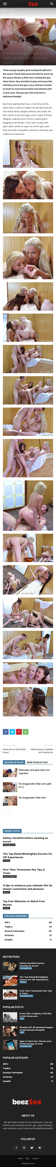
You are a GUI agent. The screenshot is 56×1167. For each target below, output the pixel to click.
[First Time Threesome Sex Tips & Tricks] (10, 994)
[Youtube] (40, 1148)
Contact (35, 1158)
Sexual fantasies (10, 876)
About (20, 1158)
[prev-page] (4, 811)
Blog (27, 1158)
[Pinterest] (19, 732)
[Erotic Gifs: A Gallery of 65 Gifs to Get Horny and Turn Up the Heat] (10, 1017)
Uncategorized (9, 845)
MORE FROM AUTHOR (37, 762)
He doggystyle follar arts (32, 797)
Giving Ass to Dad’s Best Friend (14, 751)
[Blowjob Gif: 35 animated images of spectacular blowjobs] (10, 1031)
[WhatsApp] (25, 732)
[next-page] (9, 811)
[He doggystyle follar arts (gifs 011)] (10, 787)
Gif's (11, 10)
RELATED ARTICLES (14, 762)
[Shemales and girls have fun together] (10, 772)
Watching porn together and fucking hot (42, 751)
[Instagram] (24, 1148)
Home (3, 10)
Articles (6, 861)
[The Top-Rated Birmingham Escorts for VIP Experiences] (10, 981)
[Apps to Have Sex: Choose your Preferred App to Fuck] (10, 1045)
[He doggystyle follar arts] (10, 801)
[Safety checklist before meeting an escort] (10, 967)
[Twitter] (12, 732)
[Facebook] (6, 732)
